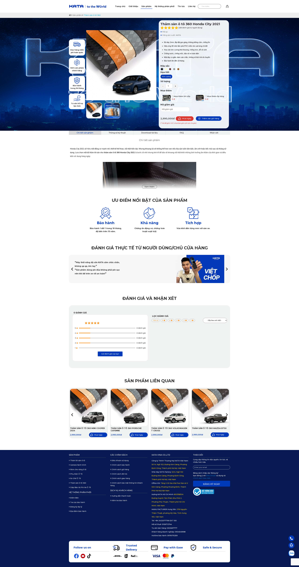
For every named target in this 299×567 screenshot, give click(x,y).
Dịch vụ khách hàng (121, 490)
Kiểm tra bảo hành (119, 500)
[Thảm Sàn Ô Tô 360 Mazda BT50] (210, 407)
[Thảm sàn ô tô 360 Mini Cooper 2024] (88, 407)
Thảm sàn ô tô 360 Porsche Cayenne (126, 429)
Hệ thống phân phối (164, 6)
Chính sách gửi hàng (120, 469)
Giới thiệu (133, 6)
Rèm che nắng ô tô (78, 469)
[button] (227, 269)
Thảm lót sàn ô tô (77, 460)
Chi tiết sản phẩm (85, 133)
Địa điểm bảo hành (78, 511)
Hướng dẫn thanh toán (121, 496)
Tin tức (181, 6)
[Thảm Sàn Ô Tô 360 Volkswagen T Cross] (169, 407)
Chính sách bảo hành (120, 465)
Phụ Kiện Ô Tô (76, 474)
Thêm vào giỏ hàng (210, 118)
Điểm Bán (74, 498)
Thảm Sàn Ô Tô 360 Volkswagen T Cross (169, 429)
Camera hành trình (78, 465)
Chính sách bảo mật (201, 478)
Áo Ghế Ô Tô (75, 478)
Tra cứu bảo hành (77, 502)
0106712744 (167, 524)
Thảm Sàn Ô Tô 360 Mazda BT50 (209, 428)
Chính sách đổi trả (119, 474)
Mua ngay (186, 118)
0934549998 (180, 532)
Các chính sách (118, 455)
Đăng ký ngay (211, 484)
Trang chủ (120, 6)
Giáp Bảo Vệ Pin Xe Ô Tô (80, 487)
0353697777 (172, 528)
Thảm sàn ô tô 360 (92, 15)
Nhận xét (214, 133)
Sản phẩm (146, 6)
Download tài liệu (149, 133)
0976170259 (172, 535)
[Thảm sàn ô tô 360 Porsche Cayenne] (129, 407)
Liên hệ (191, 6)
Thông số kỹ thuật (117, 133)
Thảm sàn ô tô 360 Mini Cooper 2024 (87, 429)
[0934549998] (291, 538)
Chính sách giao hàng (120, 478)
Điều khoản (211, 476)
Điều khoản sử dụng (120, 460)
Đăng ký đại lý (76, 507)
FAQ (182, 133)
